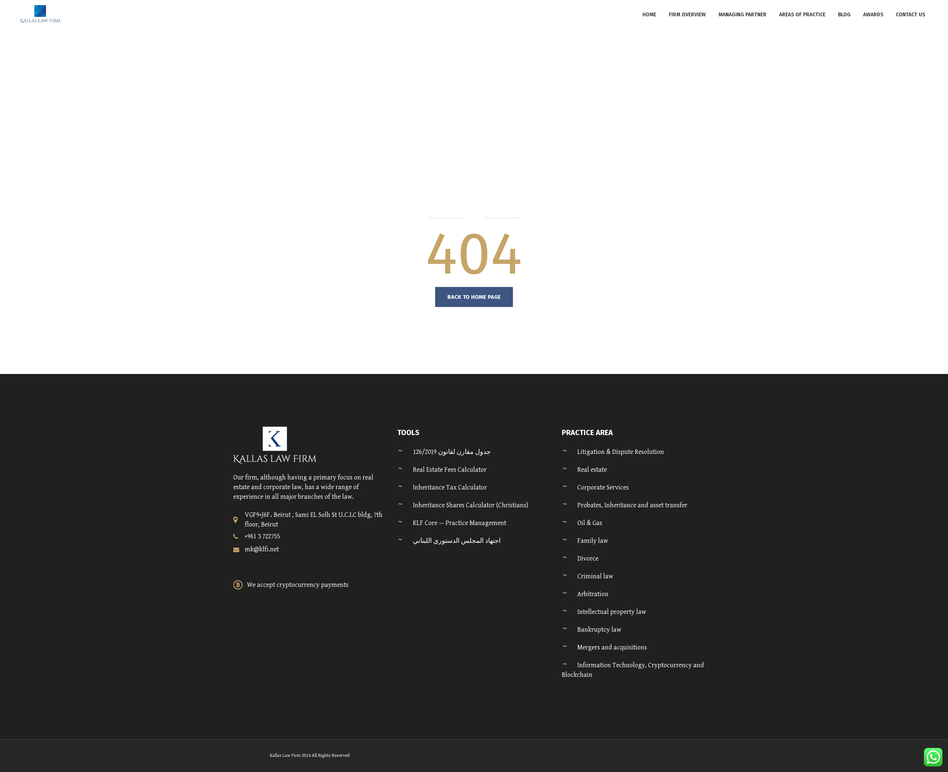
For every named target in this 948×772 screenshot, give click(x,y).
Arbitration (592, 594)
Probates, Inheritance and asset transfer (632, 505)
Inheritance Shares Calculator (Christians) (470, 505)
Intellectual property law (611, 612)
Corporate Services (603, 487)
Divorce (587, 558)
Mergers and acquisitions (612, 647)
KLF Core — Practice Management (459, 523)
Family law (592, 541)
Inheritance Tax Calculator (450, 487)
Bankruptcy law (599, 630)
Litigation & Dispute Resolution (620, 452)
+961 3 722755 (262, 536)
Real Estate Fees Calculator (450, 470)
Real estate (592, 470)
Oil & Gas (589, 523)
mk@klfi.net (262, 549)
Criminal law (595, 576)
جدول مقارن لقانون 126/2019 (452, 452)
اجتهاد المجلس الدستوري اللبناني (457, 541)
